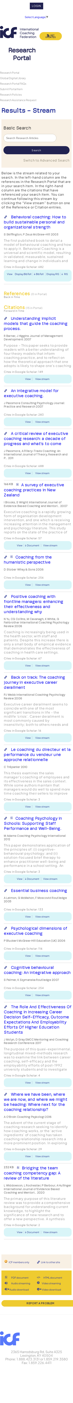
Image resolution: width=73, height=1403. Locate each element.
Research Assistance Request (18, 100)
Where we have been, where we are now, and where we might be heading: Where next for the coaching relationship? (35, 1102)
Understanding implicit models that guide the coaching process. (36, 323)
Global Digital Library (13, 78)
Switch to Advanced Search (46, 160)
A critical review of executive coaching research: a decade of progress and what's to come (36, 438)
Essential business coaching (39, 890)
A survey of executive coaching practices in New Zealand (34, 489)
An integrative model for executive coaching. (31, 393)
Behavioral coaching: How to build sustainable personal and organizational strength (35, 222)
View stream (42, 379)
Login (36, 6)
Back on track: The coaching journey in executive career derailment (34, 682)
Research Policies (11, 94)
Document (33, 545)
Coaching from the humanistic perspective (28, 560)
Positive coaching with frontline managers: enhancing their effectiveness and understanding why (33, 604)
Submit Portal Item (11, 89)
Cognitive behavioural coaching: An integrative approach (37, 970)
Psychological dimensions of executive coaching (35, 931)
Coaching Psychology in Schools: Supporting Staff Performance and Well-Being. (33, 823)
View (10, 274)
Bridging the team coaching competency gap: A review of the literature (32, 1173)
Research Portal (9, 72)
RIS (66, 274)
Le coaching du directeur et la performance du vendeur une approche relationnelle (37, 754)
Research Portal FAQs (13, 83)
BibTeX (40, 274)
